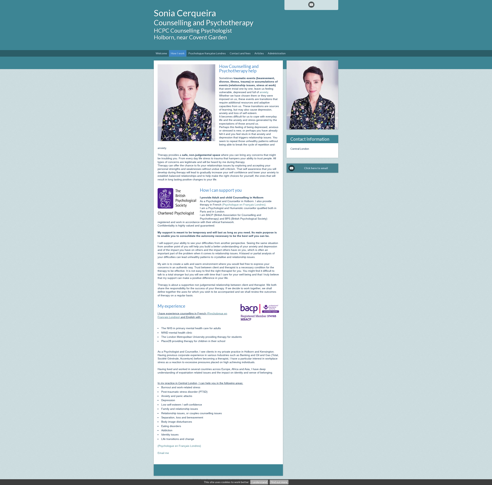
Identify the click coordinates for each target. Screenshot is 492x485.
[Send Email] (311, 4)
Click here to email (316, 168)
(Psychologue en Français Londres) (244, 204)
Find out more (279, 482)
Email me (163, 452)
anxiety (264, 92)
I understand (259, 482)
